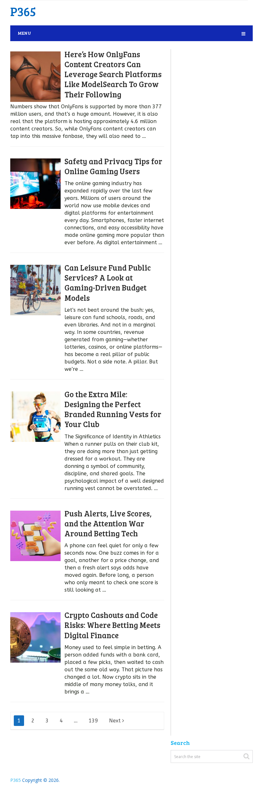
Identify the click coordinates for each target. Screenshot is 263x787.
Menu (24, 33)
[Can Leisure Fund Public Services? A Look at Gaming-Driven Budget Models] (35, 290)
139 (93, 721)
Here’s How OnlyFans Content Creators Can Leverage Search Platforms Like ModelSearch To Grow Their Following (113, 74)
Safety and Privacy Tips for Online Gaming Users (113, 166)
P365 (23, 11)
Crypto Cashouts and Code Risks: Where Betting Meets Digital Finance (112, 625)
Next (115, 721)
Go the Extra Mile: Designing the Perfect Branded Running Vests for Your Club (112, 409)
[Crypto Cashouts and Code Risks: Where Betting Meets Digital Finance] (35, 637)
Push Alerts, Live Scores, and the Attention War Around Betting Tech (108, 523)
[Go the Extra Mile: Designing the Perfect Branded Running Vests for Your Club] (35, 416)
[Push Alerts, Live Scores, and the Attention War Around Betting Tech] (35, 536)
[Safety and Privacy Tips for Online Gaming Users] (35, 183)
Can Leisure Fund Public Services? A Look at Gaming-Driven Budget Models (107, 282)
